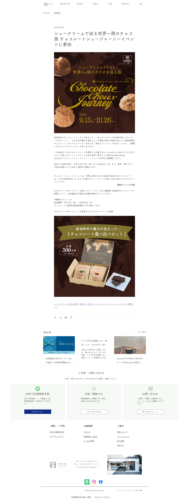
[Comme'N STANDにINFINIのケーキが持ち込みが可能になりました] (130, 345)
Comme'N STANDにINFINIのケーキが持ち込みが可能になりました (130, 361)
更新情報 (57, 13)
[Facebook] (100, 481)
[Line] (86, 481)
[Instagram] (93, 481)
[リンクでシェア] (71, 317)
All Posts (46, 13)
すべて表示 (142, 332)
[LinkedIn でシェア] (66, 317)
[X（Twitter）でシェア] (60, 317)
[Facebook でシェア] (55, 317)
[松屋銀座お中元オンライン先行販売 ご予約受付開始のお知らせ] (59, 345)
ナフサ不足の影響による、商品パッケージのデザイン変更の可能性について (94, 343)
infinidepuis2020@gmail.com (88, 461)
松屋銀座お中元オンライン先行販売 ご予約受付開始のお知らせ (59, 361)
